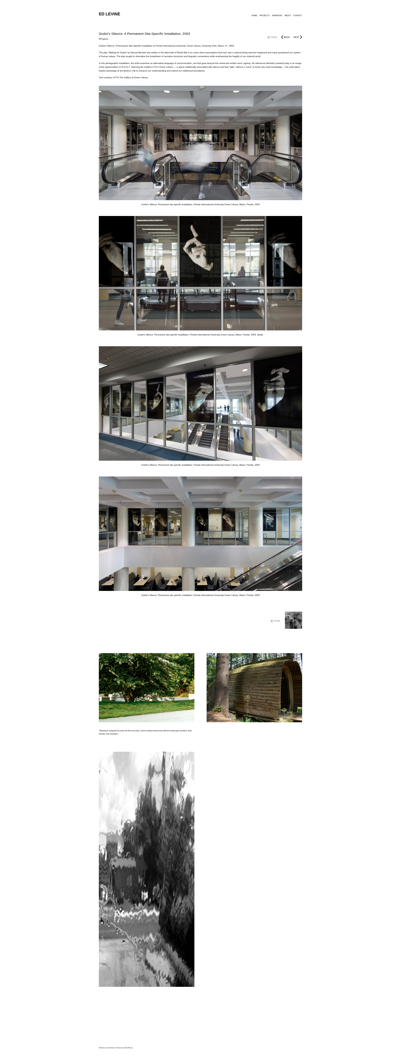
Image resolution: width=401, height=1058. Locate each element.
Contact (297, 15)
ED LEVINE (109, 14)
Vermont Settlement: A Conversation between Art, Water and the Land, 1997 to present (245, 726)
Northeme (111, 1048)
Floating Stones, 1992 (108, 726)
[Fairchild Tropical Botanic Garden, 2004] (293, 620)
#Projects (103, 39)
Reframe (102, 1048)
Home (254, 15)
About (287, 15)
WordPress (129, 1048)
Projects (265, 15)
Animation (277, 15)
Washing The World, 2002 (110, 991)
